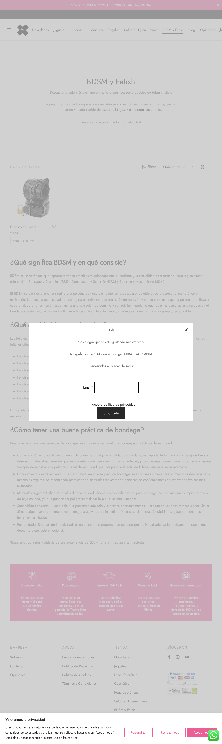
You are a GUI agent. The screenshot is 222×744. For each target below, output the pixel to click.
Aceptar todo (202, 732)
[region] (111, 728)
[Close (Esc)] (186, 330)
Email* (88, 387)
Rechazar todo (170, 732)
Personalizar (139, 732)
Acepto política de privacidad (113, 404)
